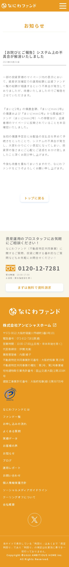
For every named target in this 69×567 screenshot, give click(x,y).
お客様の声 (10, 446)
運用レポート (12, 468)
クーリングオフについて (19, 497)
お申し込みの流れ (15, 424)
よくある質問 (12, 431)
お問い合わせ (12, 475)
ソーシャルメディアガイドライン (25, 490)
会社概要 (9, 504)
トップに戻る (34, 198)
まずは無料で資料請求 (34, 287)
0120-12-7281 (39, 268)
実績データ (10, 438)
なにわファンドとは (16, 409)
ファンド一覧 (12, 417)
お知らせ (9, 453)
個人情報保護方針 (15, 483)
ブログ (7, 460)
